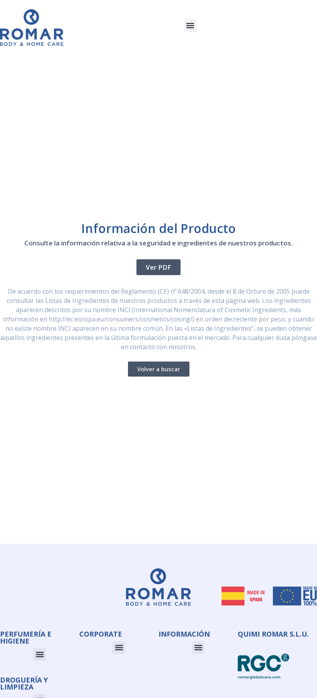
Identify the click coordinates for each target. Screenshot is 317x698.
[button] (190, 25)
